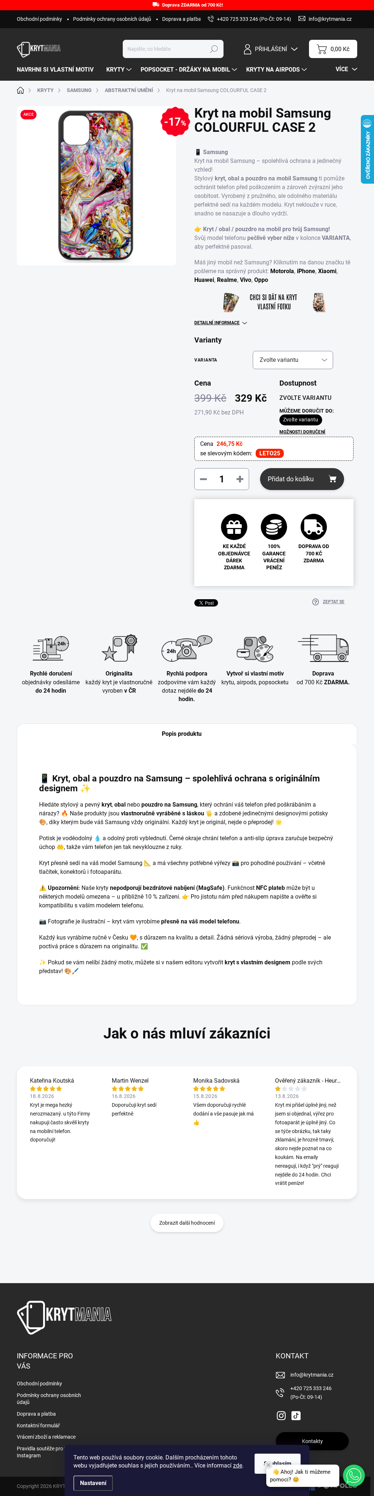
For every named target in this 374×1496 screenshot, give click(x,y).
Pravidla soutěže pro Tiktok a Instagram (49, 1452)
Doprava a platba (181, 19)
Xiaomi (327, 271)
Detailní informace (217, 322)
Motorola (282, 271)
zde (237, 1465)
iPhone (306, 271)
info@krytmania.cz (311, 1375)
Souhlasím (277, 1463)
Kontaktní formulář (38, 1425)
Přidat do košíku (291, 479)
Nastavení (93, 1483)
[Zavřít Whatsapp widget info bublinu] (268, 1465)
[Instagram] (281, 1414)
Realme (227, 279)
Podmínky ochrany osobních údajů (112, 19)
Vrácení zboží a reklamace (46, 1437)
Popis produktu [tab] (182, 733)
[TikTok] (295, 1414)
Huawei (204, 279)
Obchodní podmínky (39, 19)
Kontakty (312, 1441)
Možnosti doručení (302, 432)
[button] (354, 1476)
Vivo (245, 279)
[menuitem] (58, 70)
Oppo (261, 279)
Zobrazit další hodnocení (187, 1223)
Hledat (214, 49)
